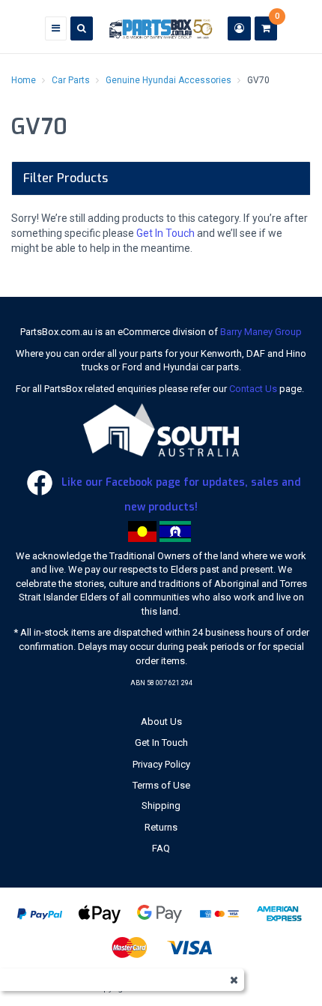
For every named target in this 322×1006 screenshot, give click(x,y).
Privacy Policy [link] (161, 764)
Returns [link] (161, 827)
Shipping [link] (161, 805)
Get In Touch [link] (161, 742)
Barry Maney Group (261, 331)
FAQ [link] (161, 848)
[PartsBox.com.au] (160, 28)
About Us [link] (161, 721)
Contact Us (253, 388)
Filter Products (65, 178)
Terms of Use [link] (161, 785)
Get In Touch (165, 233)
